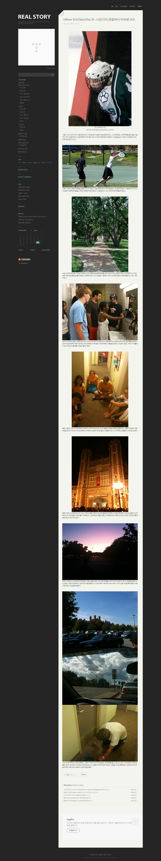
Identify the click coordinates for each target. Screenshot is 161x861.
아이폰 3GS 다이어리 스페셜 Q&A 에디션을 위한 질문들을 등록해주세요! (85, 790)
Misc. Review (22, 149)
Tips (22, 103)
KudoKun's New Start (23, 190)
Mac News (23, 136)
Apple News (22, 134)
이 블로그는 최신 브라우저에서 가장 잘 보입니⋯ (32, 216)
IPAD (19, 162)
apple (38, 162)
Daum (104, 857)
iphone (24, 162)
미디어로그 (123, 6)
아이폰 (43, 162)
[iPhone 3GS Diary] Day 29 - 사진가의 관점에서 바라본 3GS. (99, 19)
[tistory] (24, 259)
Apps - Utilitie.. (24, 94)
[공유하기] (71, 775)
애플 (34, 162)
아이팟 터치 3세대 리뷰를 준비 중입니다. (76, 795)
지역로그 (92, 854)
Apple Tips (22, 140)
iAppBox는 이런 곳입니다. (25, 219)
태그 (116, 6)
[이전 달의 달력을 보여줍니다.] (31, 230)
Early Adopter (87, 857)
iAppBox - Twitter (22, 193)
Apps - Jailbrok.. (24, 100)
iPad (20, 106)
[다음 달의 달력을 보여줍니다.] (42, 230)
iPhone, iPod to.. (23, 85)
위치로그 (132, 6)
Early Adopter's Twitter (23, 196)
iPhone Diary (67, 23)
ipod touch (29, 162)
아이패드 (49, 162)
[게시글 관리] (74, 775)
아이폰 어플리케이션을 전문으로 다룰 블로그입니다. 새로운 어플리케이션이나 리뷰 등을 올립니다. (99, 824)
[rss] (23, 264)
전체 (21, 83)
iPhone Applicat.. (23, 143)
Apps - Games (24, 97)
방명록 (140, 6)
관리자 (105, 854)
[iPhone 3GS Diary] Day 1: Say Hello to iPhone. (77, 801)
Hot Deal (23, 145)
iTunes (21, 124)
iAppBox (70, 819)
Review (22, 91)
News (23, 88)
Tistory (115, 857)
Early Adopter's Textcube (24, 187)
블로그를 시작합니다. (24, 223)
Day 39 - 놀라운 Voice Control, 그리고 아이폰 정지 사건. (80, 792)
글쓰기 (110, 854)
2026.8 (35, 230)
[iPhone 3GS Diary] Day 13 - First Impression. (76, 798)
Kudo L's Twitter (22, 199)
